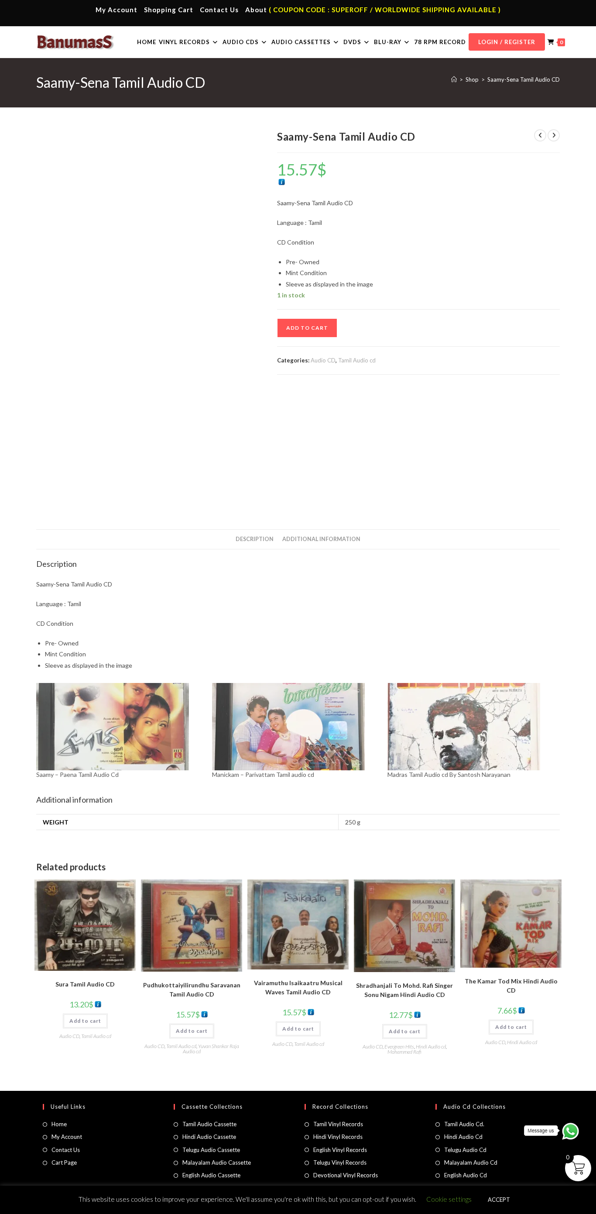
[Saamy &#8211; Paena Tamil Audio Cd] (119, 726)
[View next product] (554, 135)
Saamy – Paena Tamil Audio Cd (77, 774)
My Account (116, 10)
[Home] (454, 79)
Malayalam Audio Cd (470, 1162)
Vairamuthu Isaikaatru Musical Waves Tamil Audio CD (298, 987)
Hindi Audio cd (431, 1046)
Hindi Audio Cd (463, 1136)
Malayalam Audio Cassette (216, 1162)
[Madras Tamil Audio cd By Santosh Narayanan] (471, 726)
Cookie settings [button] (449, 1199)
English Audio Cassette (211, 1175)
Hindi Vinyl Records (338, 1136)
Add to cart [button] (85, 1020)
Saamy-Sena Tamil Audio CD (523, 79)
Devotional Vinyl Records (345, 1175)
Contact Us (219, 10)
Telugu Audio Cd (465, 1149)
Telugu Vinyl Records (340, 1162)
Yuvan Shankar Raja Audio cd (211, 1049)
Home (59, 1124)
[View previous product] (540, 135)
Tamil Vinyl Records (338, 1124)
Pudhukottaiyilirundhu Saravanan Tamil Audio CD (191, 989)
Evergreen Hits (399, 1046)
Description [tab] (255, 539)
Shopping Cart (168, 10)
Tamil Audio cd (357, 360)
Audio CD (323, 360)
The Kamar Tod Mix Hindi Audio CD (511, 985)
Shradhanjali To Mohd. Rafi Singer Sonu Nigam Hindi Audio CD (404, 990)
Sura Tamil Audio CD (85, 984)
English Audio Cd (465, 1175)
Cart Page (64, 1162)
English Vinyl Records (340, 1149)
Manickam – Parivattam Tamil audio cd (263, 774)
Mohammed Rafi (404, 1051)
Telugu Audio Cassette (211, 1149)
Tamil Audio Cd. (464, 1124)
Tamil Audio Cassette (209, 1124)
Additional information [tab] (321, 539)
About (256, 10)
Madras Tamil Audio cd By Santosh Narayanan (448, 774)
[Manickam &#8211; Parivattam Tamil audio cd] (295, 726)
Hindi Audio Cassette (209, 1136)
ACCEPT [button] (499, 1199)
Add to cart (307, 327)
